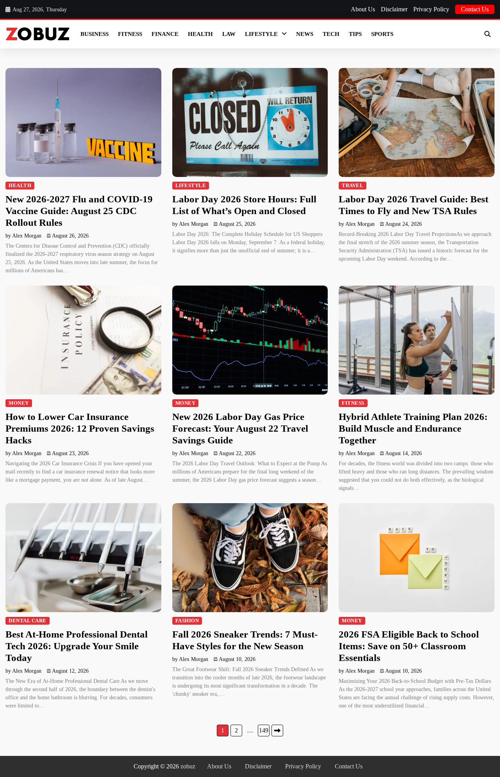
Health (200, 34)
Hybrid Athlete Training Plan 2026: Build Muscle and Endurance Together (413, 428)
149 (263, 730)
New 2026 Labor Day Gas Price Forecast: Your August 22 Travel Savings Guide (240, 428)
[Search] (487, 34)
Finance (165, 34)
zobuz (187, 766)
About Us (363, 9)
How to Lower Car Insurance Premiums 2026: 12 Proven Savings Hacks (79, 428)
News (304, 34)
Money (19, 403)
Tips (355, 34)
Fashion (187, 620)
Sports (382, 34)
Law (229, 34)
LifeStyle (261, 34)
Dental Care (27, 620)
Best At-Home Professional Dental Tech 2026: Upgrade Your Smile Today (76, 646)
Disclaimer (394, 9)
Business (94, 34)
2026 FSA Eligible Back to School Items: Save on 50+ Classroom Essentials (409, 646)
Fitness (130, 34)
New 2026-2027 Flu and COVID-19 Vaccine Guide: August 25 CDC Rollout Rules (79, 211)
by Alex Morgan (23, 236)
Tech (331, 34)
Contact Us (475, 9)
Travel (352, 185)
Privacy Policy (431, 9)
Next (277, 730)
